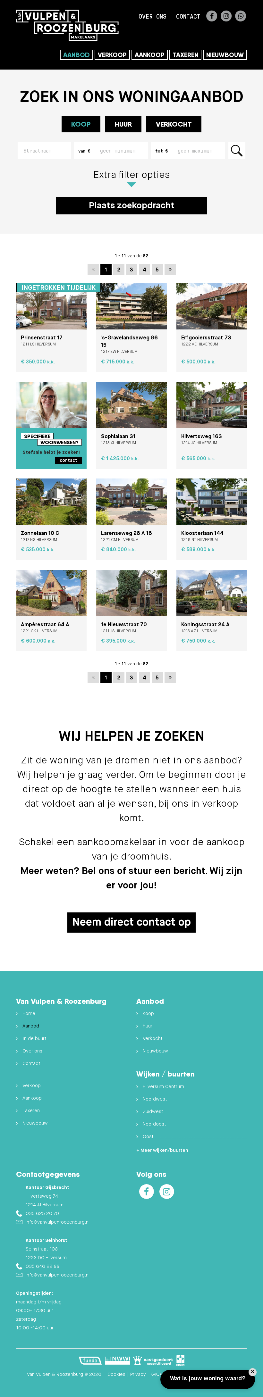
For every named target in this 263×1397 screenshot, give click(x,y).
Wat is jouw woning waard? (207, 1379)
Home (28, 1013)
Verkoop (112, 55)
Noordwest (155, 1099)
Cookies (116, 1374)
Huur (147, 1026)
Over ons (152, 16)
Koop (148, 1013)
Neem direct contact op (131, 922)
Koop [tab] (81, 124)
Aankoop (150, 55)
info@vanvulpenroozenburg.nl (57, 1222)
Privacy (138, 1374)
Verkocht (174, 124)
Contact (188, 16)
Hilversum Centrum (163, 1086)
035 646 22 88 (42, 1266)
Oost (148, 1136)
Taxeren (185, 55)
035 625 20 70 (42, 1213)
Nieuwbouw (225, 55)
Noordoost (154, 1124)
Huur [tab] (123, 124)
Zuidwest (153, 1111)
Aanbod (76, 55)
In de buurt (34, 1038)
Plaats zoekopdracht (131, 205)
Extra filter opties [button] (131, 175)
